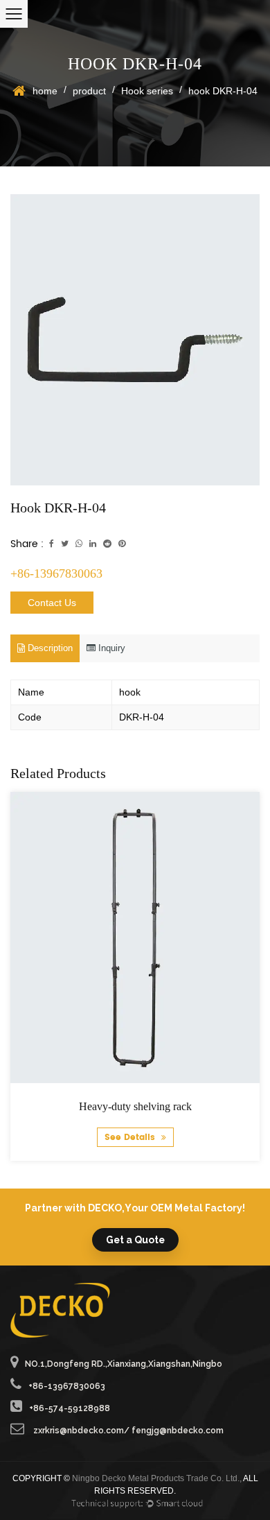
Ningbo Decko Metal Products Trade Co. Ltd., (157, 1478)
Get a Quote (135, 1239)
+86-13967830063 (56, 573)
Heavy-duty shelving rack (135, 1106)
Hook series (147, 90)
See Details (131, 1137)
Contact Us (52, 602)
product (89, 90)
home (45, 90)
